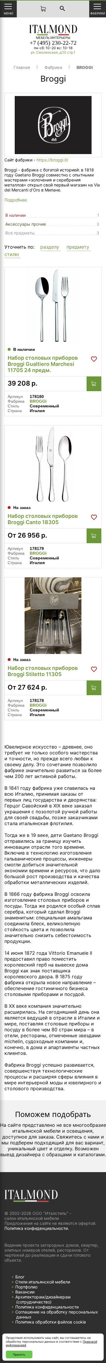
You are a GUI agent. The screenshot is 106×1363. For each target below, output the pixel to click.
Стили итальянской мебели (42, 1281)
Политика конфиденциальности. (36, 1228)
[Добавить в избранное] (94, 359)
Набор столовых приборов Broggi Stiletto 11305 (43, 671)
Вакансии (24, 1291)
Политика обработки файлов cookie (50, 1321)
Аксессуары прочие (25, 224)
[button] (50, 247)
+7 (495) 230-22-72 (53, 42)
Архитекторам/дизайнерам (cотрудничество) (43, 1299)
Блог (19, 1276)
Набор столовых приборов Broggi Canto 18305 (43, 519)
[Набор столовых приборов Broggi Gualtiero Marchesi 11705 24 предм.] (53, 305)
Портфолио (26, 1286)
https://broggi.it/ (52, 159)
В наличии (15, 215)
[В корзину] (94, 383)
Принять (19, 1354)
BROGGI (38, 401)
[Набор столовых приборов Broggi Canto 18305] (53, 463)
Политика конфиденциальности (47, 1306)
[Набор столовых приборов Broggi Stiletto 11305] (53, 615)
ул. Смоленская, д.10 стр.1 (53, 52)
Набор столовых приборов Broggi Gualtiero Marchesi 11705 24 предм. (43, 364)
